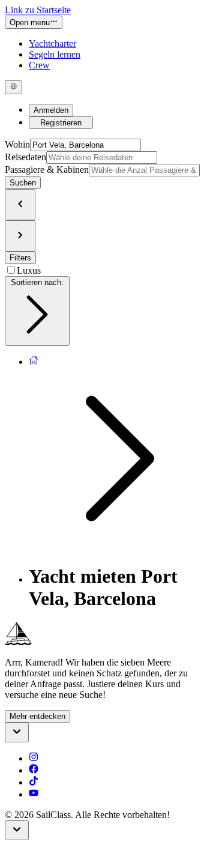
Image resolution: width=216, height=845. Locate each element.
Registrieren (61, 122)
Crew (39, 65)
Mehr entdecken (37, 716)
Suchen (23, 182)
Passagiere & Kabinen (47, 169)
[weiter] (20, 235)
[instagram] (33, 758)
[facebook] (33, 770)
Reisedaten (25, 157)
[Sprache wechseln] (13, 87)
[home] (33, 361)
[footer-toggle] (17, 830)
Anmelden (51, 110)
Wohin (17, 144)
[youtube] (33, 794)
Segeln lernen (54, 54)
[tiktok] (33, 782)
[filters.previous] (20, 204)
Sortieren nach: (37, 282)
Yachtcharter (52, 43)
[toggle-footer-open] (17, 732)
